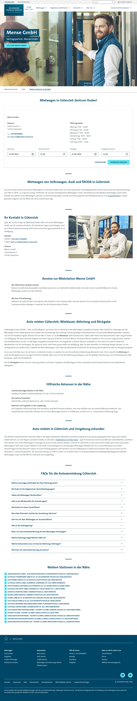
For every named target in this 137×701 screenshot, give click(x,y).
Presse (104, 656)
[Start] (6, 638)
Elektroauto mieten (11, 662)
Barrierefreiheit (47, 682)
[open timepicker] (64, 154)
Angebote (7, 656)
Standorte (72, 659)
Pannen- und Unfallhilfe (77, 653)
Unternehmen (107, 653)
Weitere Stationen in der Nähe (40, 89)
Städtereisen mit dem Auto (67, 439)
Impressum (17, 682)
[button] (15, 134)
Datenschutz (34, 682)
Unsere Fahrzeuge (10, 659)
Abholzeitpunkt (44, 149)
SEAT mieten (41, 656)
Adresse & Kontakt (10, 89)
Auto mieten (8, 653)
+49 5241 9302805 (19, 239)
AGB (25, 682)
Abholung (10, 149)
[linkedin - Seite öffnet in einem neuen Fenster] (122, 675)
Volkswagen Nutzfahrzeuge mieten (49, 662)
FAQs (23, 89)
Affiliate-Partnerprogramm (111, 662)
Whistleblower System (63, 682)
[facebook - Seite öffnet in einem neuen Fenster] (130, 675)
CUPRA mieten (42, 659)
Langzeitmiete (114, 195)
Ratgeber (72, 662)
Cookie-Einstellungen (81, 682)
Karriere (104, 659)
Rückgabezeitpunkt (108, 149)
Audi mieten (41, 653)
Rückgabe (73, 149)
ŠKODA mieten (42, 665)
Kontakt (72, 656)
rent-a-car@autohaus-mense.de (24, 242)
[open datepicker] (33, 154)
